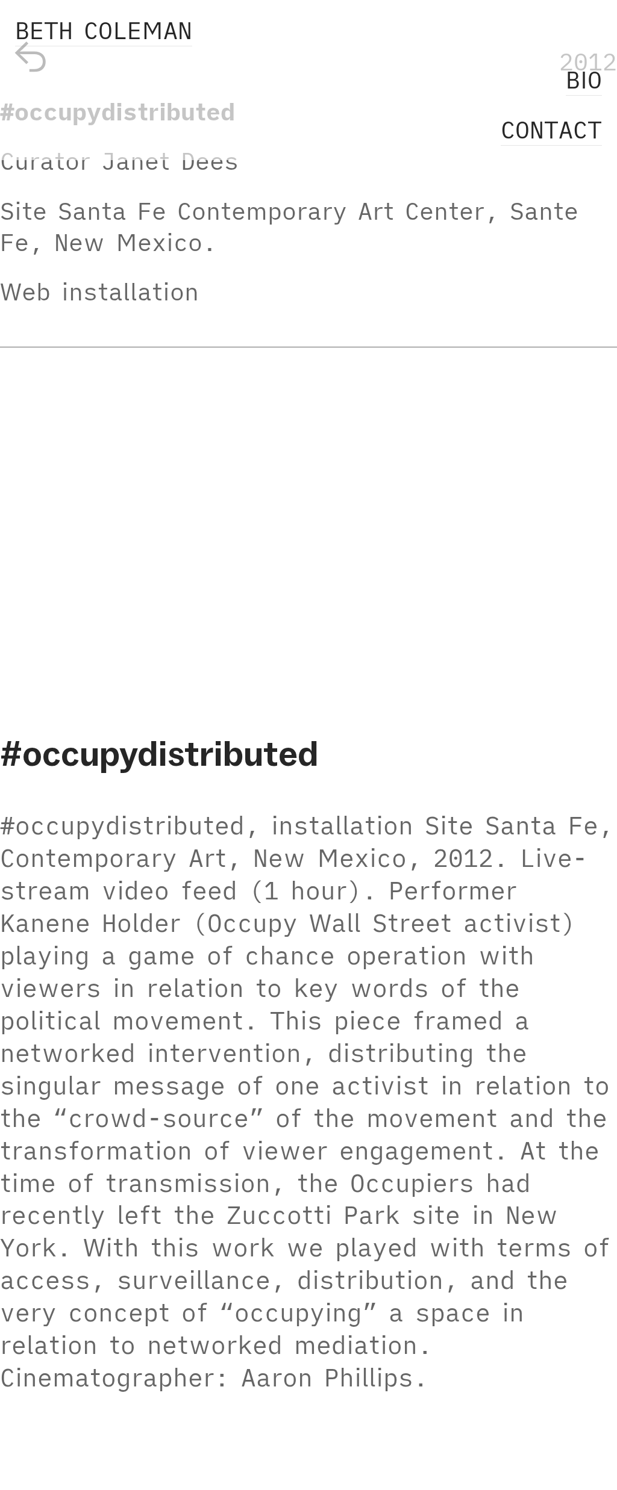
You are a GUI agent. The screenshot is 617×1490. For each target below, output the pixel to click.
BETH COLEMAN (103, 30)
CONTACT (551, 129)
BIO (584, 79)
